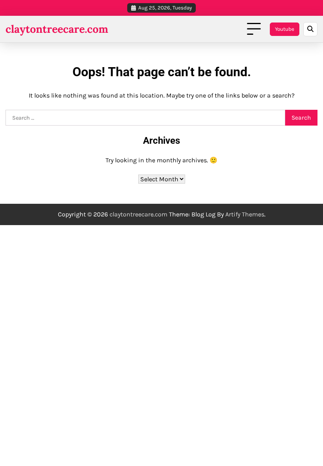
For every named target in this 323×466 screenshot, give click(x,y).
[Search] (310, 29)
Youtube (284, 29)
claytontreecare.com (57, 29)
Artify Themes (244, 214)
